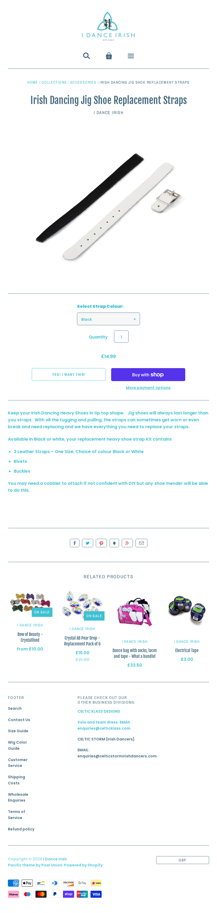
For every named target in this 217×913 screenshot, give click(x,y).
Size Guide (18, 731)
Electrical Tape (186, 650)
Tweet (87, 543)
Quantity (98, 337)
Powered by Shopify (83, 865)
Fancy (114, 543)
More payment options (148, 387)
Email (141, 543)
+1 (127, 543)
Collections (54, 82)
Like (74, 543)
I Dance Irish (109, 112)
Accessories (83, 82)
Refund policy (21, 829)
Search (15, 708)
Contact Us (19, 719)
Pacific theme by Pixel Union (35, 865)
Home (32, 82)
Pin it (101, 543)
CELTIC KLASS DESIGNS (99, 711)
